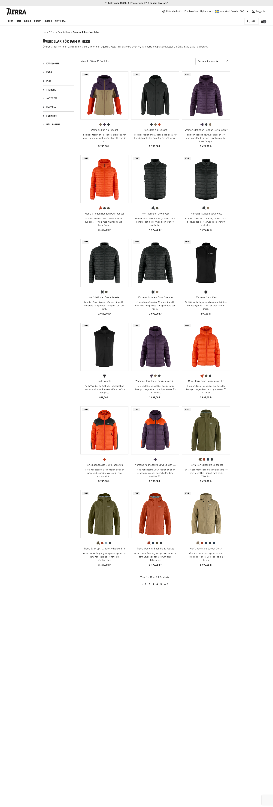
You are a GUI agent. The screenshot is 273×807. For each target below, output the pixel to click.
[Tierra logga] (16, 11)
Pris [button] (49, 80)
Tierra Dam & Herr (60, 32)
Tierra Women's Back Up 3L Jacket (155, 548)
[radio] (100, 124)
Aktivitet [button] (52, 98)
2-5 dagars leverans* (157, 3)
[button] (263, 21)
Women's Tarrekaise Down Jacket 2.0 (155, 381)
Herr (10, 21)
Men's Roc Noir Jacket (155, 129)
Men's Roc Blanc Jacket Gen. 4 (206, 548)
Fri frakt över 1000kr (115, 3)
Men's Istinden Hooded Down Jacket (104, 213)
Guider (48, 21)
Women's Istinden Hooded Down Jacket (206, 129)
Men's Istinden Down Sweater (105, 297)
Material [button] (51, 107)
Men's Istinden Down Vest (155, 213)
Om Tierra (60, 21)
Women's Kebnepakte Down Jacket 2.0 (155, 464)
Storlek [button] (51, 89)
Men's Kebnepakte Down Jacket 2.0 (104, 464)
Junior (27, 21)
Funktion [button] (51, 115)
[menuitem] (11, 21)
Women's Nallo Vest (206, 297)
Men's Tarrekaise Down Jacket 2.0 (206, 381)
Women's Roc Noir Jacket (104, 129)
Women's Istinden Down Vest (206, 213)
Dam (19, 21)
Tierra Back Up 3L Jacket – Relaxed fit (104, 548)
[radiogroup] (104, 124)
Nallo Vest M (104, 381)
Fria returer (136, 3)
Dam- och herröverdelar (86, 32)
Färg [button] (49, 72)
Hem (45, 32)
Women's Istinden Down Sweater (155, 297)
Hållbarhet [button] (53, 124)
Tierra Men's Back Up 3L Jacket (206, 464)
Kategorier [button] (53, 63)
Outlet (37, 21)
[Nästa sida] (168, 584)
